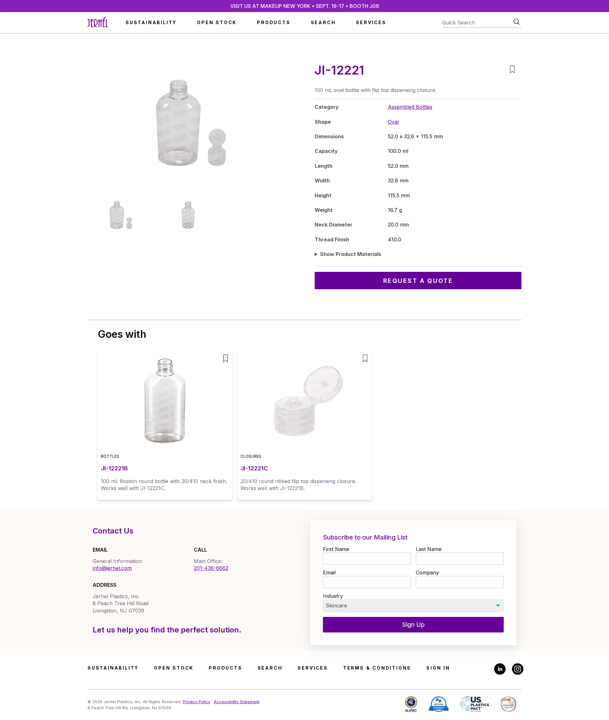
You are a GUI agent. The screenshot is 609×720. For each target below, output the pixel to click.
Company (427, 572)
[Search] (516, 21)
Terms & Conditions (377, 668)
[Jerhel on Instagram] (517, 670)
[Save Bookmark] (512, 70)
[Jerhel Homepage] (98, 22)
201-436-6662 (211, 568)
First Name (336, 549)
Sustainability (151, 22)
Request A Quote (418, 281)
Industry (333, 596)
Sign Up (413, 624)
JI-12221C (254, 468)
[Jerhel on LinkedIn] (500, 670)
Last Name (429, 549)
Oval (393, 122)
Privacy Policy (196, 701)
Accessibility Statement (236, 701)
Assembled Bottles (410, 107)
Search (323, 22)
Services (371, 22)
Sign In (438, 668)
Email (329, 572)
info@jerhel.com (112, 568)
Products (273, 22)
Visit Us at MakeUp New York (304, 6)
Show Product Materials (350, 254)
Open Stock (217, 22)
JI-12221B (114, 468)
